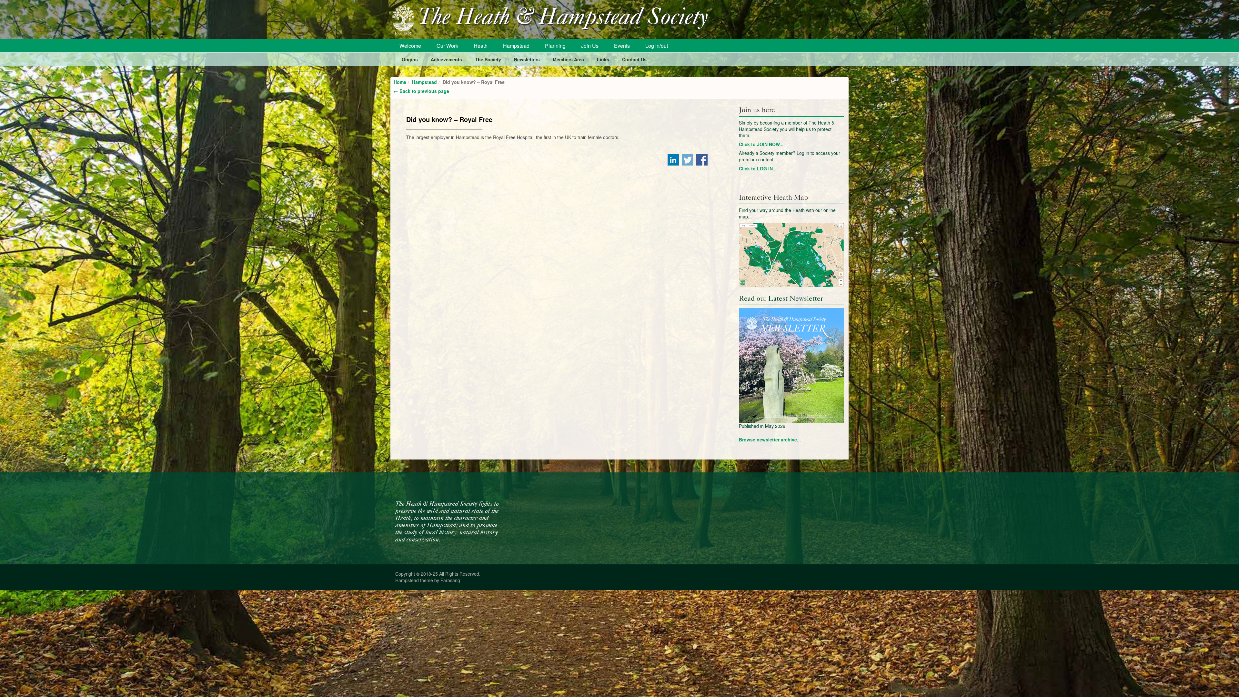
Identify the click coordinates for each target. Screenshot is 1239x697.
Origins (410, 59)
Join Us (590, 45)
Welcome (410, 45)
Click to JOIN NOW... (761, 144)
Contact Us (634, 59)
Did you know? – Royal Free (449, 119)
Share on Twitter (687, 160)
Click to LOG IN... (758, 168)
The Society (488, 59)
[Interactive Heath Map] (791, 255)
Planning (555, 45)
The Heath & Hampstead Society (563, 18)
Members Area (568, 59)
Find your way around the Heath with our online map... (787, 213)
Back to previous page (421, 91)
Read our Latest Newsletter (781, 298)
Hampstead (516, 45)
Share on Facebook (702, 160)
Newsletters (527, 59)
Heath (481, 45)
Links (603, 59)
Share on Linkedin (673, 160)
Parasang (450, 580)
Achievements (446, 59)
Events (622, 45)
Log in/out (656, 45)
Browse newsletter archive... (770, 439)
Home (400, 82)
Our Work (447, 45)
